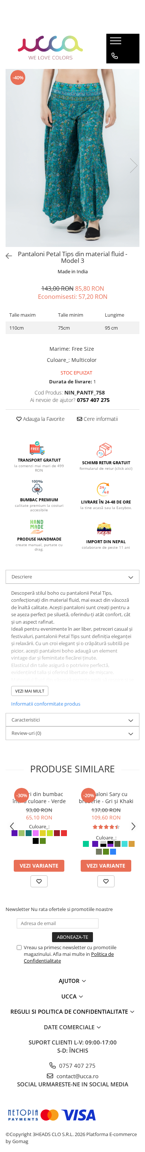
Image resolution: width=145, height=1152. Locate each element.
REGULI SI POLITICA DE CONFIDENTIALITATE (69, 1011)
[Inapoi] (5, 256)
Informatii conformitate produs (45, 703)
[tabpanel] (72, 158)
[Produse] (116, 43)
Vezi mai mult (29, 691)
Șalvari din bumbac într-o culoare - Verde (39, 797)
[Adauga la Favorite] (39, 881)
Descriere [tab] (22, 576)
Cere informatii (100, 418)
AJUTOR (70, 980)
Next (133, 165)
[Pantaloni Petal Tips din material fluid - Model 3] (72, 158)
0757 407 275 (77, 1065)
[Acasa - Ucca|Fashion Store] (50, 49)
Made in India (73, 271)
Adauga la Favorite (43, 418)
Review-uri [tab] (26, 733)
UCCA (69, 996)
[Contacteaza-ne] (114, 56)
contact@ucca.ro (77, 1076)
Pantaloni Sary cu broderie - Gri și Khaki (106, 797)
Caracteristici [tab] (26, 719)
